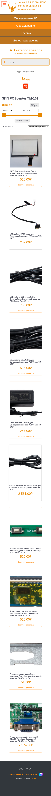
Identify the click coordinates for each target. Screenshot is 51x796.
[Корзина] (25, 88)
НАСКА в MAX (32, 774)
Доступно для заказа (26, 185)
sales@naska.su (16, 774)
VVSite (33, 778)
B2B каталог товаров (25, 51)
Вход (25, 78)
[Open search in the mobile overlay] (25, 62)
